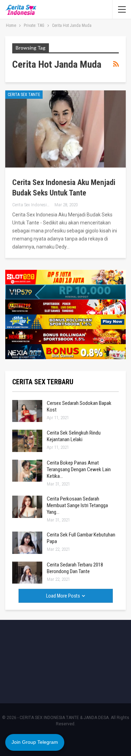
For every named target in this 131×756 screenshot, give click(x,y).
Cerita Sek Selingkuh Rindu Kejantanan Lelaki (74, 436)
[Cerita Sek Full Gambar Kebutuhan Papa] (27, 543)
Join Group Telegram (35, 742)
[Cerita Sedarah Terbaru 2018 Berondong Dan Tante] (27, 573)
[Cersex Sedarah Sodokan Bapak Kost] (27, 411)
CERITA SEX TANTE (24, 94)
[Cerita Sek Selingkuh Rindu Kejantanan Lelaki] (27, 441)
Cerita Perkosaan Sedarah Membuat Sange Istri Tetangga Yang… (77, 505)
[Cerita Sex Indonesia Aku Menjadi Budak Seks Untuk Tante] (65, 129)
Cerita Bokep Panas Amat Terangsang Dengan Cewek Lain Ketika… (79, 469)
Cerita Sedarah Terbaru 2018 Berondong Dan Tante (75, 568)
